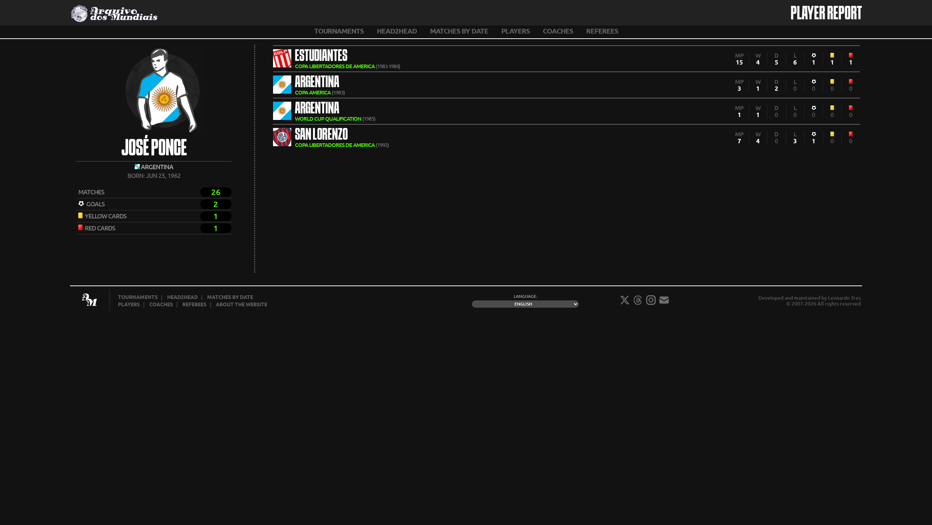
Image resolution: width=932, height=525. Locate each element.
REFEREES (602, 31)
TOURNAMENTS (339, 31)
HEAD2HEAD (397, 31)
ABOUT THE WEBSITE (241, 304)
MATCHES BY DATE (459, 31)
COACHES (558, 31)
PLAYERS (515, 31)
